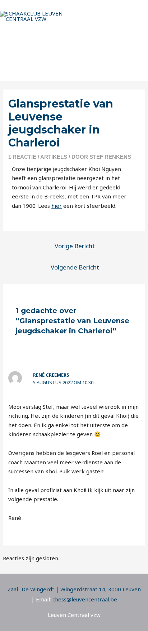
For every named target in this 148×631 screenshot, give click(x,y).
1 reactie (22, 157)
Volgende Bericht (75, 267)
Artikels (53, 157)
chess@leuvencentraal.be (84, 599)
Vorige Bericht (75, 246)
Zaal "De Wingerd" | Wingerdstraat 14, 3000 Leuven (74, 589)
